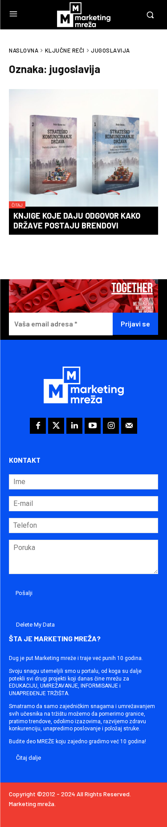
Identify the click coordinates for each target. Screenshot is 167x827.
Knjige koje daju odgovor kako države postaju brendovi (76, 220)
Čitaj (17, 205)
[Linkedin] (74, 426)
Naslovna (23, 50)
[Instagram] (111, 426)
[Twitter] (56, 426)
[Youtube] (93, 426)
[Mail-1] (129, 426)
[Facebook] (38, 426)
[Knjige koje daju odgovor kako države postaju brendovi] (83, 148)
